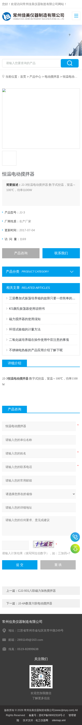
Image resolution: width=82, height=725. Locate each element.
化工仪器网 (42, 720)
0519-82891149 (75, 537)
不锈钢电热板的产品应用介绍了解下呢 (36, 350)
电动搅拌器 (52, 76)
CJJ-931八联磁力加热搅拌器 (37, 590)
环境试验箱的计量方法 (25, 329)
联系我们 (61, 253)
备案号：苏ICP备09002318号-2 (47, 715)
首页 (23, 76)
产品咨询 (21, 253)
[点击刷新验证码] (43, 544)
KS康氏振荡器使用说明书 (27, 308)
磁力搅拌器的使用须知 (25, 319)
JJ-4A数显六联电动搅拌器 (35, 603)
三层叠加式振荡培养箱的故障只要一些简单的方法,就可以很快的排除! (43, 298)
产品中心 (35, 76)
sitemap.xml (59, 720)
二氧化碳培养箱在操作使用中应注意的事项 (39, 339)
